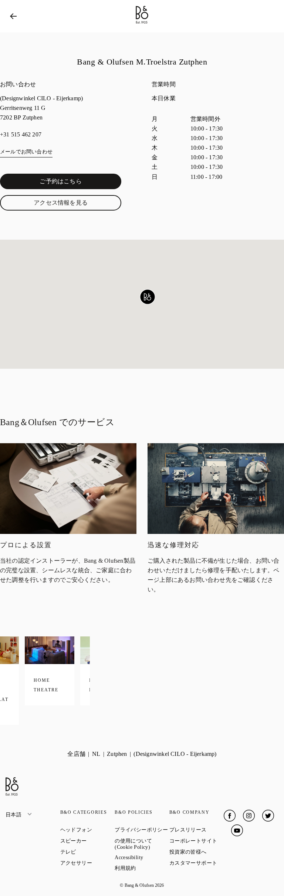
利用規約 (142, 868)
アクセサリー (87, 863)
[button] (147, 297)
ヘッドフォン (87, 830)
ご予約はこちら (79, 183)
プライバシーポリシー (142, 830)
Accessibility (142, 857)
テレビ (87, 852)
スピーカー (87, 841)
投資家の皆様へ (196, 852)
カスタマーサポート (196, 863)
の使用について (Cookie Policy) (142, 844)
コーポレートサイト (196, 841)
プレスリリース (196, 830)
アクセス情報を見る (76, 204)
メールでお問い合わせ (26, 151)
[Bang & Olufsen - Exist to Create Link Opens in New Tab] (142, 24)
